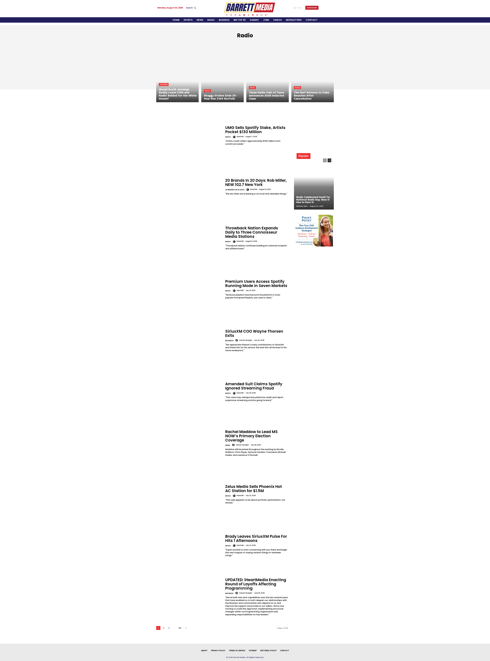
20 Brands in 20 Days (241, 43)
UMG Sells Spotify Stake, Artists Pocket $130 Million (255, 130)
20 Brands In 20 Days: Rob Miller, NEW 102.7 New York (256, 182)
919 (180, 628)
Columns (164, 84)
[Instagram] (235, 15)
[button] (191, 7)
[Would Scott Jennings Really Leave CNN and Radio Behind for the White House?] (177, 76)
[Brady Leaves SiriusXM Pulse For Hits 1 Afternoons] (189, 545)
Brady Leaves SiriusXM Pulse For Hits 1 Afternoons (256, 538)
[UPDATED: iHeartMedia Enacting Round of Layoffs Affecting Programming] (189, 597)
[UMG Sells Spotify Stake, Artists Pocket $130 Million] (189, 135)
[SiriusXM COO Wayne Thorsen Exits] (189, 340)
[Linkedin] (240, 15)
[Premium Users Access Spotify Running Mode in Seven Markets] (189, 289)
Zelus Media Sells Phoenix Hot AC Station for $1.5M (253, 488)
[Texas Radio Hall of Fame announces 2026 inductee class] (267, 76)
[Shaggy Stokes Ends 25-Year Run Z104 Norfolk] (222, 76)
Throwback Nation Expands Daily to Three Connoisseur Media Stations (251, 232)
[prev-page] (325, 160)
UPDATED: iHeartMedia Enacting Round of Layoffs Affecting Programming (255, 584)
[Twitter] (231, 15)
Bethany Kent (301, 206)
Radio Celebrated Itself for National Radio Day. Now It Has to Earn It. (313, 200)
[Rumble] (261, 15)
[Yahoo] (266, 15)
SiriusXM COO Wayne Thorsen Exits (254, 333)
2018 (277, 43)
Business (229, 340)
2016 (263, 43)
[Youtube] (244, 15)
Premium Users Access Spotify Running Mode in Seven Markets (256, 283)
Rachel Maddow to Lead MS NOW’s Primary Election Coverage (251, 436)
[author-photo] (234, 137)
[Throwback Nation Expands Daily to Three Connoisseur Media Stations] (189, 238)
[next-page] (186, 628)
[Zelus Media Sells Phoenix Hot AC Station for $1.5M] (189, 494)
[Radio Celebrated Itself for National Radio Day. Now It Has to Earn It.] (314, 183)
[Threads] (257, 15)
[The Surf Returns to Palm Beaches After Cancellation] (312, 76)
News (227, 445)
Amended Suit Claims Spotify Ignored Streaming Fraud (253, 386)
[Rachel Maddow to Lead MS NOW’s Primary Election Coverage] (189, 443)
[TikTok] (248, 15)
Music (207, 91)
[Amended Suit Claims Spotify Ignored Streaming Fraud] (189, 392)
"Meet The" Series (217, 43)
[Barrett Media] (249, 7)
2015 (256, 43)
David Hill (240, 136)
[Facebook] (227, 15)
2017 (270, 43)
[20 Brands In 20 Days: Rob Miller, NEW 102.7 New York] (189, 187)
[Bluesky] (253, 15)
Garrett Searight (245, 340)
